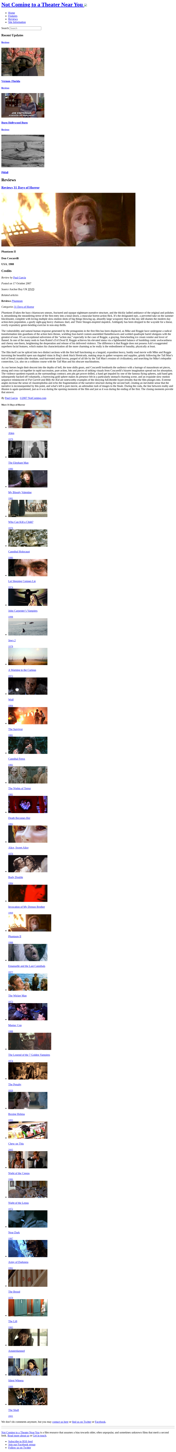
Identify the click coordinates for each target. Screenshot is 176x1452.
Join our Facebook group (21, 1444)
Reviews (5, 42)
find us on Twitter (81, 1421)
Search (5, 28)
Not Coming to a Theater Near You (20, 1432)
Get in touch (39, 1435)
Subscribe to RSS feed (20, 1441)
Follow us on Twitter (19, 1447)
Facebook (100, 1421)
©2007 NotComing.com (33, 398)
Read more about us (18, 1435)
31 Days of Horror (27, 187)
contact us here (60, 1421)
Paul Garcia (19, 277)
